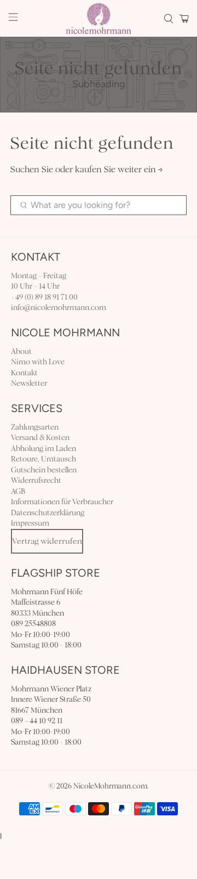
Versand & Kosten (40, 437)
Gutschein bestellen (44, 470)
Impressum (30, 523)
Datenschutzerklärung (47, 512)
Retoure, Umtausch (43, 459)
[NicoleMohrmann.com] (98, 18)
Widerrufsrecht (36, 480)
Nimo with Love (38, 362)
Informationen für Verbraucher (62, 501)
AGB (18, 491)
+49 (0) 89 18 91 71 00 (44, 297)
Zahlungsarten (35, 427)
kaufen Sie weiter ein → (119, 169)
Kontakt (24, 372)
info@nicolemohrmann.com (58, 307)
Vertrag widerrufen (47, 541)
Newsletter (29, 383)
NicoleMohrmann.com (110, 786)
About (21, 351)
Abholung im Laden (43, 448)
